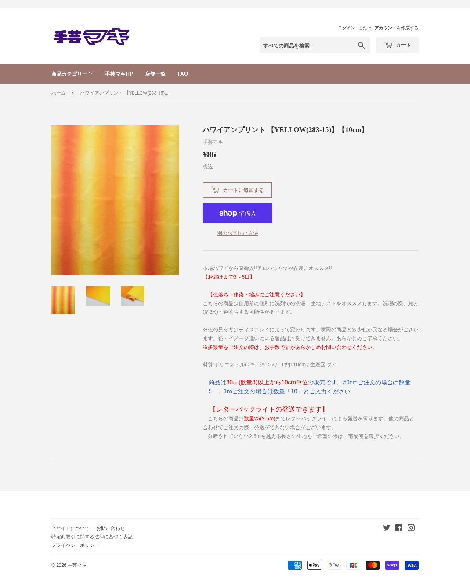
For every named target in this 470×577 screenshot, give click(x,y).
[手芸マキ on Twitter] (386, 529)
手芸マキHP (119, 74)
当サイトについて (70, 528)
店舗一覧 (155, 74)
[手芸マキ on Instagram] (411, 529)
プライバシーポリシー (75, 545)
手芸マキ (77, 565)
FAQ (183, 74)
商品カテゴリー (69, 74)
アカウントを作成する (397, 28)
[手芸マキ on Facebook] (399, 529)
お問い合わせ (110, 528)
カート (403, 45)
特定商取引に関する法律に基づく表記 (92, 536)
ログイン (346, 28)
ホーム (58, 93)
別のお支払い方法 (237, 233)
